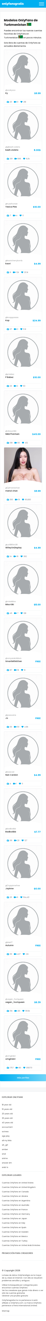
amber (5, 1149)
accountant (7, 1127)
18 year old (6, 1104)
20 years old (7, 1113)
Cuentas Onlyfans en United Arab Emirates (21, 1245)
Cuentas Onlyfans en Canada (15, 1191)
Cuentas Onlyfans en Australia (15, 1205)
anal (4, 1154)
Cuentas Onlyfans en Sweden (15, 1232)
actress (5, 1131)
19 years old (7, 1109)
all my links (7, 1140)
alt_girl (5, 1145)
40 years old (7, 1122)
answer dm (7, 1163)
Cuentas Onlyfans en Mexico (15, 1236)
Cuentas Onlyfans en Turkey (14, 1241)
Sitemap (5, 1311)
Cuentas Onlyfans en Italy (13, 1223)
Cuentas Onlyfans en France (15, 1209)
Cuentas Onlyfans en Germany (16, 1214)
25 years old (7, 1118)
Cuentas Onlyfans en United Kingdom (19, 1187)
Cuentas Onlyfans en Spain (14, 1227)
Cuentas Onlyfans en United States (17, 1182)
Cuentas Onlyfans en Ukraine (15, 1196)
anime (5, 1158)
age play (6, 1136)
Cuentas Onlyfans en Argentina (16, 1200)
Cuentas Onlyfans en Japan (14, 1218)
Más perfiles (23, 1077)
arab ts (5, 1167)
